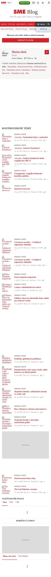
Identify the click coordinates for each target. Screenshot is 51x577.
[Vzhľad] (43, 3)
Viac (9, 3)
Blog (32, 12)
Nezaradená (11, 67)
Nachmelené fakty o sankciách (35, 137)
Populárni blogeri (35, 29)
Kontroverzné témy (25, 67)
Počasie (11, 24)
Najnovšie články (7, 29)
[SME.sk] (3, 3)
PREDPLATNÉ (24, 3)
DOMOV (31, 24)
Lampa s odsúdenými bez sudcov (27, 287)
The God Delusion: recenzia (25, 489)
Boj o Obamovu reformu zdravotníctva (30, 409)
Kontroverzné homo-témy (24, 478)
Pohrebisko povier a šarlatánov (18, 70)
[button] (41, 24)
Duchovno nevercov (22, 189)
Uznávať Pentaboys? (31, 148)
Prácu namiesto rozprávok (25, 277)
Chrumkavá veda (17, 73)
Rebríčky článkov (25, 521)
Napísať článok (25, 40)
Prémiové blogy (21, 29)
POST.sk (43, 29)
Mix (27, 73)
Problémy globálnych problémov (27, 359)
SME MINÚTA (21, 24)
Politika (18, 137)
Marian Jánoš (20, 134)
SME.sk (4, 24)
